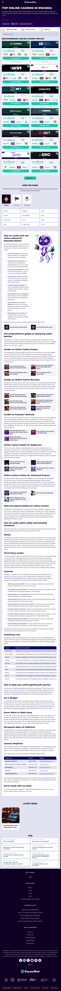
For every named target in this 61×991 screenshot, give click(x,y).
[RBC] (34, 980)
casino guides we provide (15, 345)
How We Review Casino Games (30, 899)
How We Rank (30, 940)
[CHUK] (45, 980)
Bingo (30, 888)
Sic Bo (30, 893)
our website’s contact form (24, 791)
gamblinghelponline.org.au (47, 773)
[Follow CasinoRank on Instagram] (24, 960)
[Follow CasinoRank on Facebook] (20, 960)
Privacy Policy (30, 943)
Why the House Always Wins (30, 910)
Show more (29, 178)
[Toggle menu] (2, 2)
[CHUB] (22, 980)
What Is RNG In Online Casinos (30, 918)
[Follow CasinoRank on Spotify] (35, 960)
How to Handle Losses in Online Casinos (30, 921)
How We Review (30, 937)
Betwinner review (15, 60)
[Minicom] (6, 980)
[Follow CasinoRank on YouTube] (32, 960)
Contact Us (30, 935)
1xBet (30, 877)
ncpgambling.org (44, 764)
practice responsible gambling (17, 690)
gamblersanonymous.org (46, 761)
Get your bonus (15, 58)
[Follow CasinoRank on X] (28, 960)
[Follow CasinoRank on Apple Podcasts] (39, 960)
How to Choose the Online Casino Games (30, 912)
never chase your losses (46, 704)
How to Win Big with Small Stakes (30, 915)
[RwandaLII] (12, 980)
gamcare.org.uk (44, 770)
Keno (30, 890)
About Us (30, 932)
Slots (30, 896)
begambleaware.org (45, 767)
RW (29, 964)
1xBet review (44, 60)
